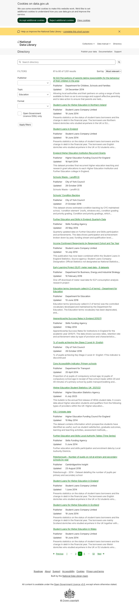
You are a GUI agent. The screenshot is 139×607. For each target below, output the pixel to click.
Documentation (105, 51)
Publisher (22, 78)
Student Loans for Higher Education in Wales (74, 529)
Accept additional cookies (31, 20)
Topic (20, 89)
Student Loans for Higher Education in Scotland (76, 505)
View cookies (83, 20)
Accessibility (68, 571)
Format (20, 101)
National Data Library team (75, 576)
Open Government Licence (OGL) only (32, 114)
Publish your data (89, 51)
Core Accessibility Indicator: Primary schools (75, 363)
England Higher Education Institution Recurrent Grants (79, 153)
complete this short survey (76, 31)
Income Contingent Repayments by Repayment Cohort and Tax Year (86, 243)
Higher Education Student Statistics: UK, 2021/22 (77, 387)
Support (118, 51)
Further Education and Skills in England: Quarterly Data (79, 219)
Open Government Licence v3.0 (69, 584)
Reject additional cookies (62, 20)
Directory (117, 44)
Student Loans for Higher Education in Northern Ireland (79, 105)
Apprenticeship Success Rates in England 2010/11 (77, 318)
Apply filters (25, 124)
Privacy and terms (95, 571)
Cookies (80, 571)
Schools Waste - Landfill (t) (66, 177)
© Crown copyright (69, 600)
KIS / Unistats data (62, 411)
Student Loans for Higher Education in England (75, 481)
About (48, 571)
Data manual (102, 44)
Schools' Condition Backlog (66, 195)
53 (93, 554)
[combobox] (33, 82)
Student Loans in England (65, 129)
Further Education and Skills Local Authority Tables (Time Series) (84, 435)
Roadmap (38, 571)
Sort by (100, 71)
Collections (87, 44)
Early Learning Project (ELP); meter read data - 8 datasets (81, 267)
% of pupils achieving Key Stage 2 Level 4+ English (78, 342)
